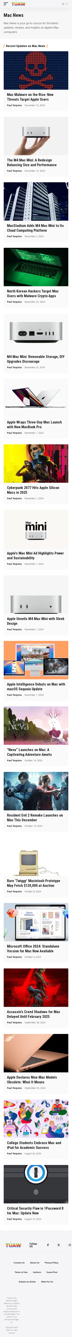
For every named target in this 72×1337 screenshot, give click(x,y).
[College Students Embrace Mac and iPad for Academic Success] (36, 1118)
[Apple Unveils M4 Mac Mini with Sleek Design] (36, 594)
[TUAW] (18, 4)
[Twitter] (58, 1245)
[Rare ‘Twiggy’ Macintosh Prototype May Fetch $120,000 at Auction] (36, 856)
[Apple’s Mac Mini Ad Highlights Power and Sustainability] (36, 529)
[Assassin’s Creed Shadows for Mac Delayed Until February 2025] (36, 987)
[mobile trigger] (7, 4)
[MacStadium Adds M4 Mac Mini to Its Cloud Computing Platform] (36, 201)
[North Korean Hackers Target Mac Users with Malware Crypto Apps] (36, 267)
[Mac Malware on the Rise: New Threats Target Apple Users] (36, 70)
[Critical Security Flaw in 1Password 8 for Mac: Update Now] (36, 1184)
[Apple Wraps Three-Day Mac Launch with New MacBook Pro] (36, 398)
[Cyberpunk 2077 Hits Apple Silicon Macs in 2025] (36, 463)
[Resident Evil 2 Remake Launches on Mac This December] (36, 791)
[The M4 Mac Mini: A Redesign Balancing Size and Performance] (36, 136)
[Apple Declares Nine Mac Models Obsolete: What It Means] (36, 1053)
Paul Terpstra (14, 105)
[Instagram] (70, 1245)
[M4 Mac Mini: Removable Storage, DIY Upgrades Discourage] (36, 332)
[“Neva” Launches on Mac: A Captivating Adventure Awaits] (36, 725)
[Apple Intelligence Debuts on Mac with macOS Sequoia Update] (36, 660)
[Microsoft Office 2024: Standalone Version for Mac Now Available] (36, 922)
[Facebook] (48, 1245)
